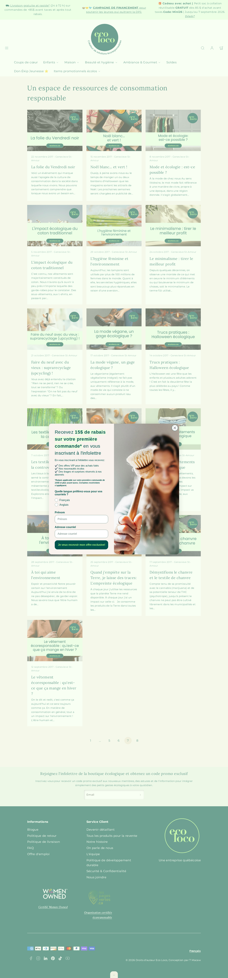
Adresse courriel (65, 527)
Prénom (60, 512)
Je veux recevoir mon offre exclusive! (81, 544)
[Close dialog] (175, 428)
